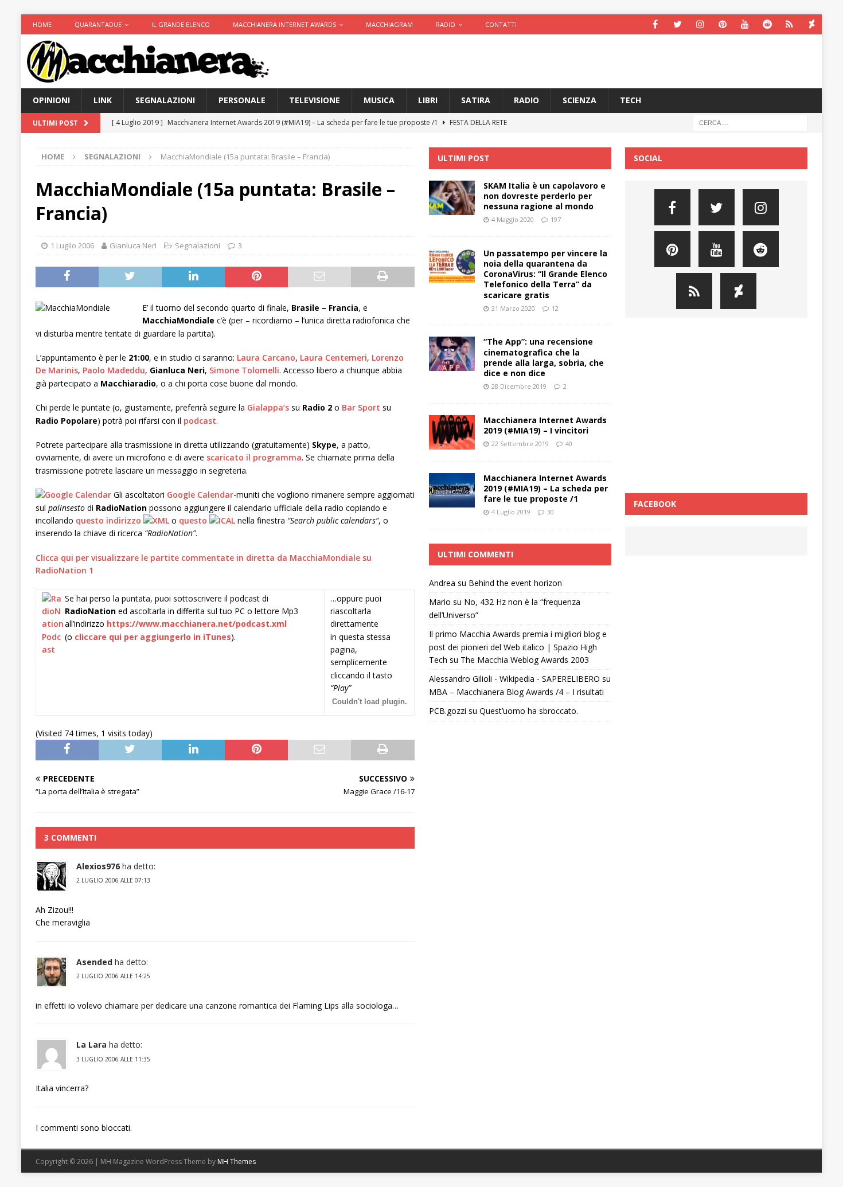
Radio (445, 24)
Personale (242, 100)
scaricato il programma (254, 457)
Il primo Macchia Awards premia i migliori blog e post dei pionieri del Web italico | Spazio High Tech (518, 646)
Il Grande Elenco (180, 24)
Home (42, 24)
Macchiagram (389, 24)
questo (194, 520)
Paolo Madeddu (114, 370)
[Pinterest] (722, 24)
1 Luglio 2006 (72, 245)
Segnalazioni (165, 100)
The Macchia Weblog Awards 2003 (524, 659)
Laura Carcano (266, 357)
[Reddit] (767, 24)
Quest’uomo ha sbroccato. (528, 710)
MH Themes (236, 1161)
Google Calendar (200, 494)
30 (550, 511)
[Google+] (789, 24)
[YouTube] (745, 24)
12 (555, 308)
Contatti (501, 24)
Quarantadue (98, 24)
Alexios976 (98, 866)
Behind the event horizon (515, 582)
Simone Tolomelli (244, 370)
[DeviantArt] (812, 24)
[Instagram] (700, 24)
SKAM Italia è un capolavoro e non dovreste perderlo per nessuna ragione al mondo (544, 196)
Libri (428, 100)
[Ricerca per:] (750, 121)
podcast (200, 420)
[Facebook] (655, 24)
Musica (379, 100)
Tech (630, 100)
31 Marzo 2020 (513, 308)
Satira (475, 100)
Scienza (579, 100)
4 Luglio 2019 (510, 511)
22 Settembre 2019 (520, 443)
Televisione (314, 100)
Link (102, 100)
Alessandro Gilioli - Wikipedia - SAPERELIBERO (514, 678)
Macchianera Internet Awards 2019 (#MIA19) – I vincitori (545, 425)
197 (556, 219)
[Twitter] (678, 24)
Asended (94, 961)
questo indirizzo (109, 520)
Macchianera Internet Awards (284, 24)
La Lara (91, 1044)
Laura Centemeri (333, 357)
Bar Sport (361, 407)
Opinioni (51, 100)
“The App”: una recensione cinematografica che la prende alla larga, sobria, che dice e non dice (543, 357)
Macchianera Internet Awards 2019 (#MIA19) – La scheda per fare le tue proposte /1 (545, 488)
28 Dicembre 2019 (519, 386)
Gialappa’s (268, 407)
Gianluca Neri (133, 245)
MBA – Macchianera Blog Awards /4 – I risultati (516, 691)
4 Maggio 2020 (512, 219)
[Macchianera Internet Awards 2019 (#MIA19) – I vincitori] (452, 432)
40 (568, 443)
